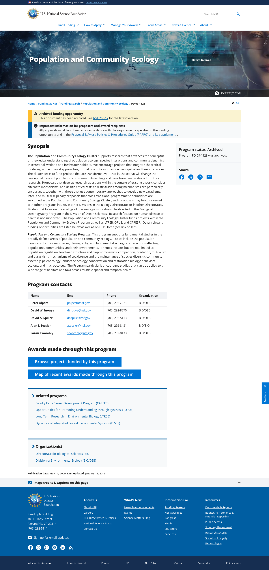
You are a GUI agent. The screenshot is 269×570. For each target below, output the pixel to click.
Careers (88, 512)
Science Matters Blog (137, 518)
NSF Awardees (173, 512)
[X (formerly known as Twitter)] (39, 547)
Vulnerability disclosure (39, 563)
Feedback (265, 397)
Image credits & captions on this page (60, 483)
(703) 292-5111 (38, 528)
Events (128, 512)
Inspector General (76, 563)
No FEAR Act (151, 563)
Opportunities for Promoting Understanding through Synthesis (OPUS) (84, 410)
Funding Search (70, 103)
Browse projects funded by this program (74, 361)
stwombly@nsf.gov (80, 333)
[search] (238, 14)
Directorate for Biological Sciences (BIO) (63, 454)
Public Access (213, 522)
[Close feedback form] (265, 386)
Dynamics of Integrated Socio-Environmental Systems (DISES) (78, 423)
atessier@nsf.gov (79, 326)
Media (168, 523)
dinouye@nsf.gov (79, 310)
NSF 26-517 (100, 118)
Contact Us (90, 528)
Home (31, 103)
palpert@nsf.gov (78, 303)
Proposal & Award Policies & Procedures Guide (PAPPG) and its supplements (124, 135)
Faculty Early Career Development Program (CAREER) (72, 403)
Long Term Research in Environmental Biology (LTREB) (73, 416)
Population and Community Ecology (105, 103)
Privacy (105, 563)
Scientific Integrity (216, 538)
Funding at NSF (47, 103)
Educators (171, 528)
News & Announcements (139, 507)
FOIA (127, 563)
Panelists (170, 534)
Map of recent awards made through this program (84, 374)
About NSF (90, 507)
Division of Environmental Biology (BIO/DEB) (66, 460)
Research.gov (213, 543)
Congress (170, 518)
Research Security (216, 532)
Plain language (233, 563)
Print (238, 103)
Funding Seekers (175, 507)
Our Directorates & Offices (100, 518)
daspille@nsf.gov (78, 318)
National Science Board (98, 523)
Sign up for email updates (51, 538)
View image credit (231, 93)
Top (261, 460)
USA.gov (177, 563)
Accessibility (204, 563)
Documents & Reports (218, 507)
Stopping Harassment (218, 527)
